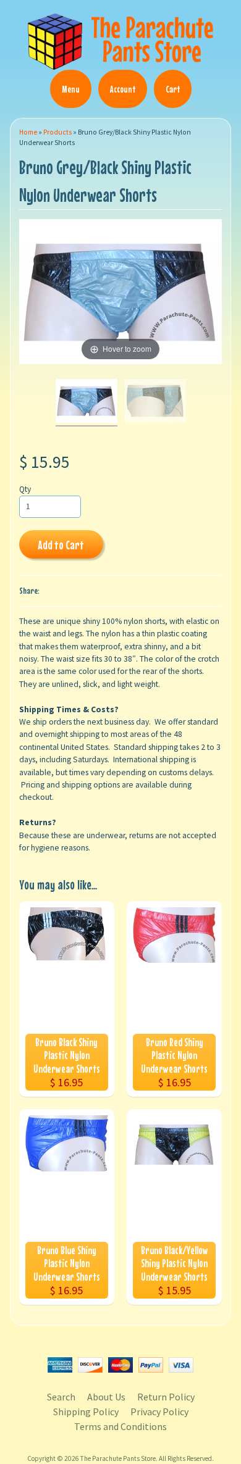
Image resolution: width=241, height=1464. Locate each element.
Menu (71, 88)
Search (61, 1397)
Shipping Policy (86, 1411)
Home (28, 132)
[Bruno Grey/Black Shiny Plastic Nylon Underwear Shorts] (86, 402)
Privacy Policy (159, 1411)
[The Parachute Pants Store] (120, 62)
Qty (25, 489)
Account (122, 88)
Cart (173, 88)
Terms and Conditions (120, 1426)
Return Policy (166, 1397)
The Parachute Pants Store (118, 1458)
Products (57, 132)
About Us (106, 1397)
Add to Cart (61, 545)
